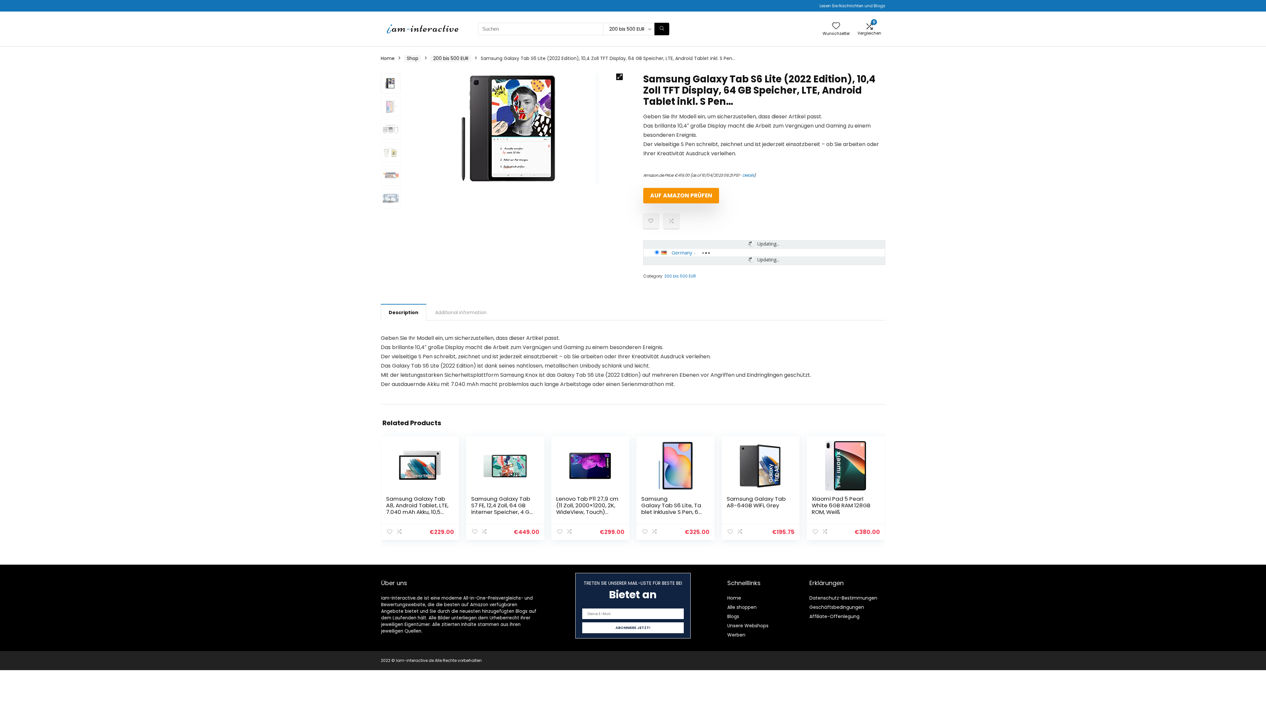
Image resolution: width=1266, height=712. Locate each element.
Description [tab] (403, 312)
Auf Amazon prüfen (681, 195)
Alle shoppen (742, 607)
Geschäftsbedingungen (836, 607)
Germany (682, 252)
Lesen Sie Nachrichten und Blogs (852, 6)
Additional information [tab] (461, 312)
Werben (736, 635)
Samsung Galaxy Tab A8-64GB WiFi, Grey (756, 502)
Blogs (733, 616)
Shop (412, 58)
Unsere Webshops (748, 625)
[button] (619, 77)
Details (748, 175)
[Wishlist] (836, 26)
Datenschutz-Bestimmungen (843, 598)
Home (388, 58)
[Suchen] (661, 29)
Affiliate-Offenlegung (834, 616)
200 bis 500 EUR (450, 58)
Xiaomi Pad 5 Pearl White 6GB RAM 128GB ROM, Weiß (841, 505)
